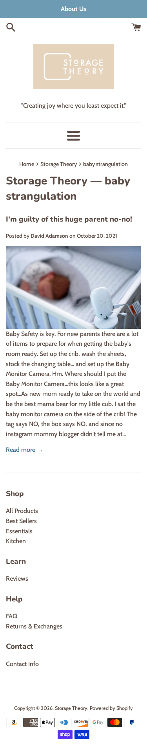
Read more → (24, 449)
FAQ (11, 616)
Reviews (17, 578)
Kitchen (16, 541)
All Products (22, 511)
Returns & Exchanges (34, 626)
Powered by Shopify (111, 708)
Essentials (19, 531)
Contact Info (22, 664)
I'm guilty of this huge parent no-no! (69, 219)
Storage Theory (46, 180)
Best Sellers (21, 521)
